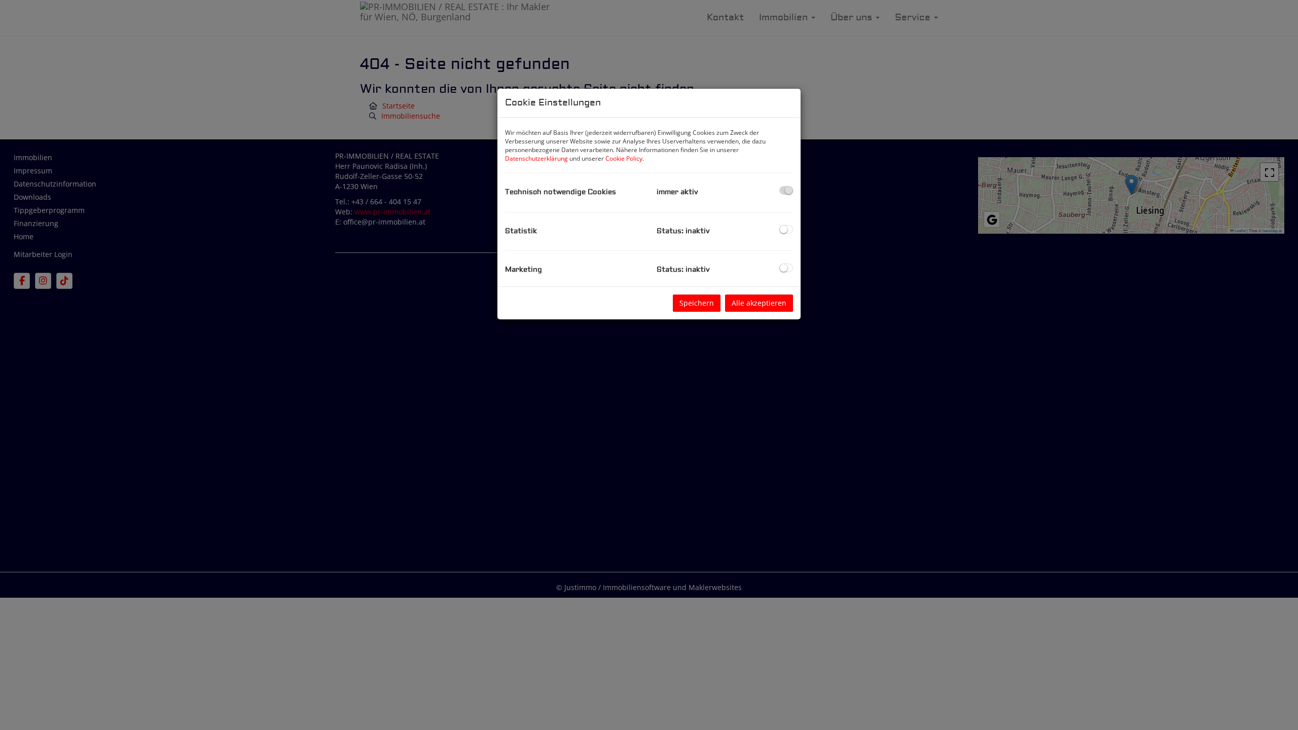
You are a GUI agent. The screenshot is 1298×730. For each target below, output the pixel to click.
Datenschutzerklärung (536, 158)
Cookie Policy (623, 158)
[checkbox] (786, 190)
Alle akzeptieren (759, 303)
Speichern (696, 303)
